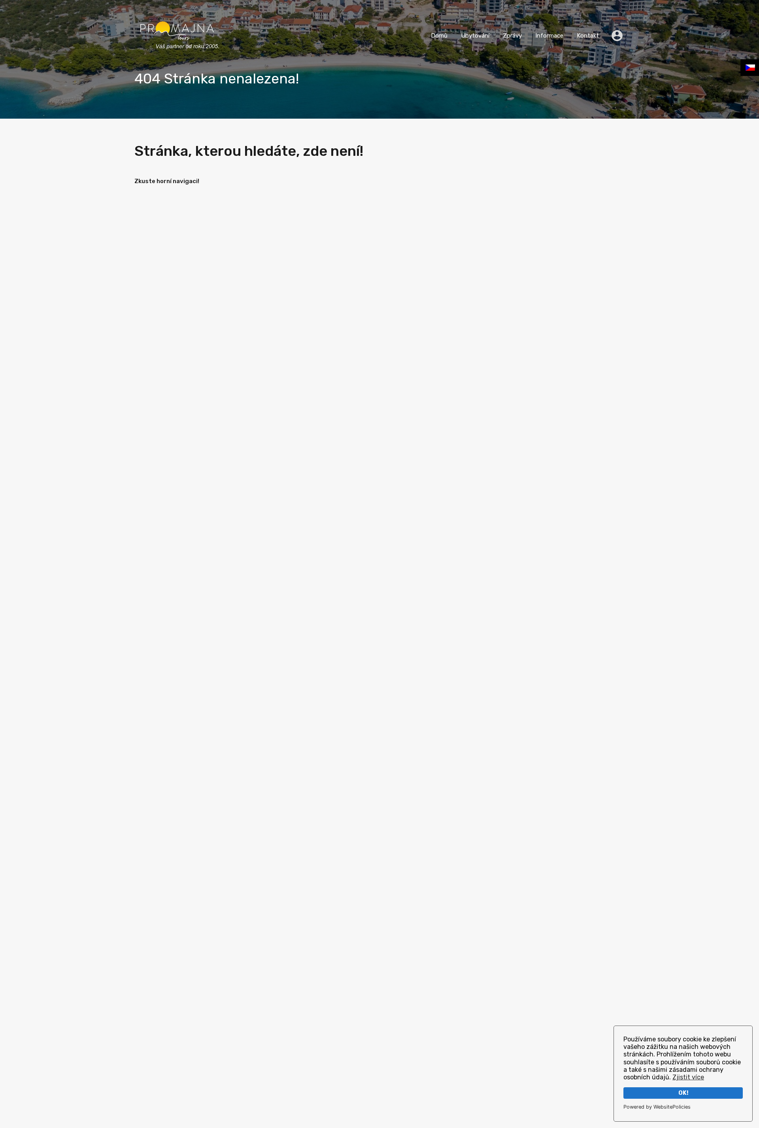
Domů (439, 35)
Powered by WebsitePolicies (657, 1107)
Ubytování (475, 35)
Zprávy (512, 35)
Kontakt (588, 35)
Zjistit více (688, 1077)
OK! (683, 1093)
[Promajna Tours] (177, 57)
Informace (549, 35)
